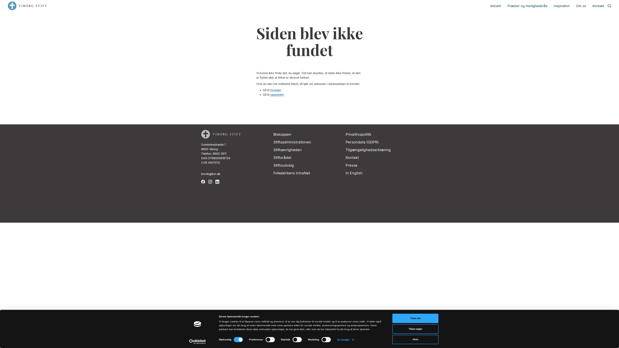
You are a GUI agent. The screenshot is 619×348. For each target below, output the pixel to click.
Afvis (415, 339)
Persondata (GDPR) (362, 142)
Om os (581, 6)
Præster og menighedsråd (527, 6)
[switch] (270, 339)
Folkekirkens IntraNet (291, 173)
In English (354, 173)
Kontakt (598, 6)
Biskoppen (282, 134)
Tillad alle (415, 318)
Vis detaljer (343, 339)
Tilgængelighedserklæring (368, 150)
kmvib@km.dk (210, 174)
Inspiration (562, 6)
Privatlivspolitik (358, 134)
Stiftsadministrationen (292, 142)
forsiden (275, 90)
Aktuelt (495, 6)
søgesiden (277, 94)
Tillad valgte (415, 329)
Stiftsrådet (282, 158)
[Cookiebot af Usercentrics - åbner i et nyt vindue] (197, 341)
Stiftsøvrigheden (287, 150)
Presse (351, 165)
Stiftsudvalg (283, 165)
